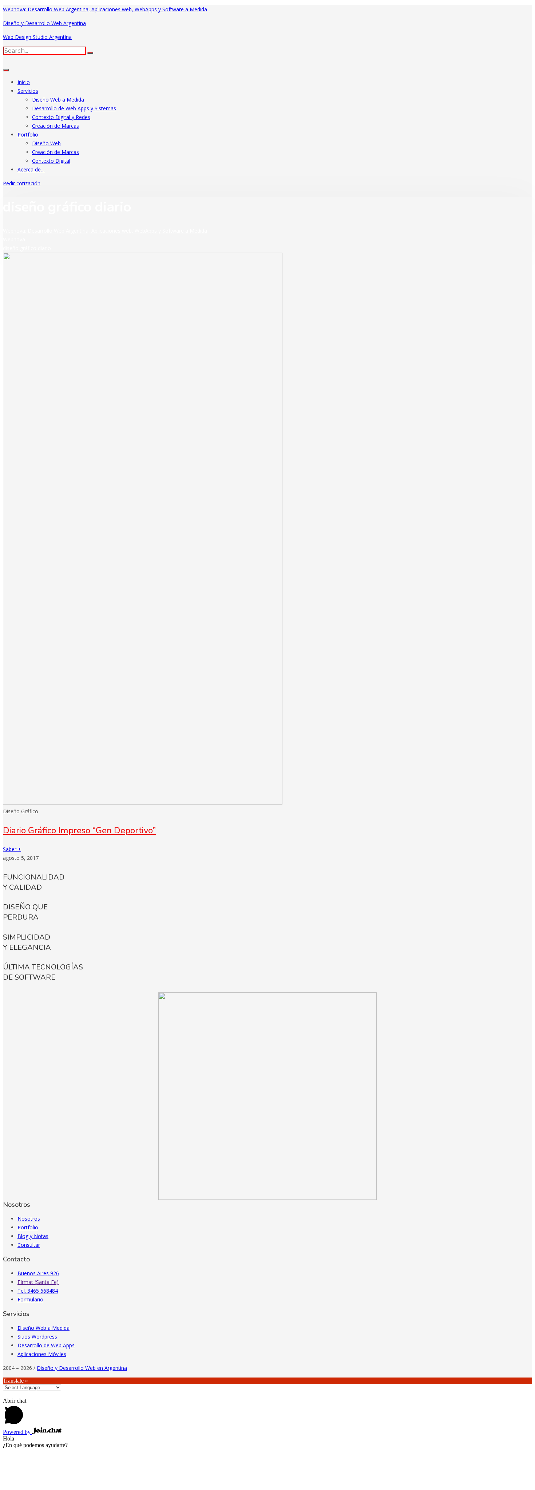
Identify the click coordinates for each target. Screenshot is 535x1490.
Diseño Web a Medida (58, 99)
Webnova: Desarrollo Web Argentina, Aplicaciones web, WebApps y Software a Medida (105, 9)
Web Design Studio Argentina (37, 36)
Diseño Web (46, 143)
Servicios (27, 90)
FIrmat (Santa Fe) (38, 1281)
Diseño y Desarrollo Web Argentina (44, 23)
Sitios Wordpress (37, 1336)
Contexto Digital (51, 160)
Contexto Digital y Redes (61, 117)
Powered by (17, 1432)
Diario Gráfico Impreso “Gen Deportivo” (79, 830)
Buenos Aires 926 (38, 1273)
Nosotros (28, 1218)
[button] (21, 183)
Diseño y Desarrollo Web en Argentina (82, 1367)
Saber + (12, 849)
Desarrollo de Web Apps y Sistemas (74, 108)
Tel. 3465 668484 (37, 1290)
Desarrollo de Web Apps (46, 1345)
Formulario (30, 1299)
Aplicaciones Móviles (41, 1354)
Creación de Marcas (55, 125)
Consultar (28, 1244)
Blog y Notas (32, 1236)
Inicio (23, 82)
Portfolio (27, 134)
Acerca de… (31, 169)
